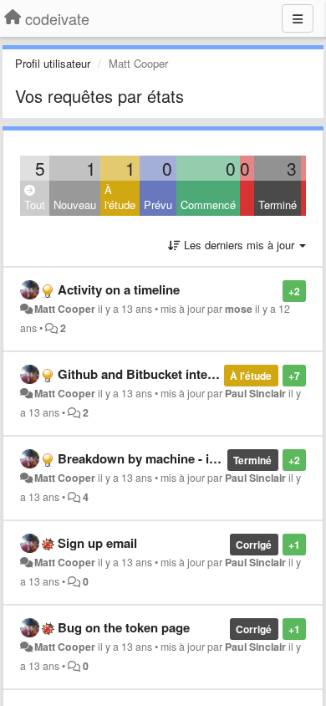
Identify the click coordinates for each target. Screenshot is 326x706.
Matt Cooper (64, 308)
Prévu (158, 204)
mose (238, 308)
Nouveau (74, 204)
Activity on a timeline (119, 289)
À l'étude (119, 197)
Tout (34, 204)
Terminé (277, 204)
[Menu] (297, 18)
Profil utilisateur (52, 63)
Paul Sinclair (255, 393)
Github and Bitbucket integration (153, 374)
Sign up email (97, 543)
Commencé (208, 204)
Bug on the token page (124, 627)
